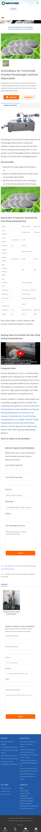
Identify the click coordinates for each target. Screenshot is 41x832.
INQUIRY (13, 97)
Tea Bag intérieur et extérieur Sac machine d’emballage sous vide (29, 762)
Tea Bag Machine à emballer (9, 747)
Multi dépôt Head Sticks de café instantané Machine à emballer (27, 776)
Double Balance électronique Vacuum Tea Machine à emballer (28, 744)
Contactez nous (22, 13)
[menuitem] (6, 18)
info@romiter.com (29, 808)
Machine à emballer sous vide (9, 759)
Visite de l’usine (7, 13)
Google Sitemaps (19, 821)
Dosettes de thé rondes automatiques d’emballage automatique (11, 613)
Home (4, 9)
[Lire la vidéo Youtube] (20, 353)
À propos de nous (26, 9)
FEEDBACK (28, 97)
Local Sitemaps (28, 821)
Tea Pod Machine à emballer (20, 27)
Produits (13, 9)
